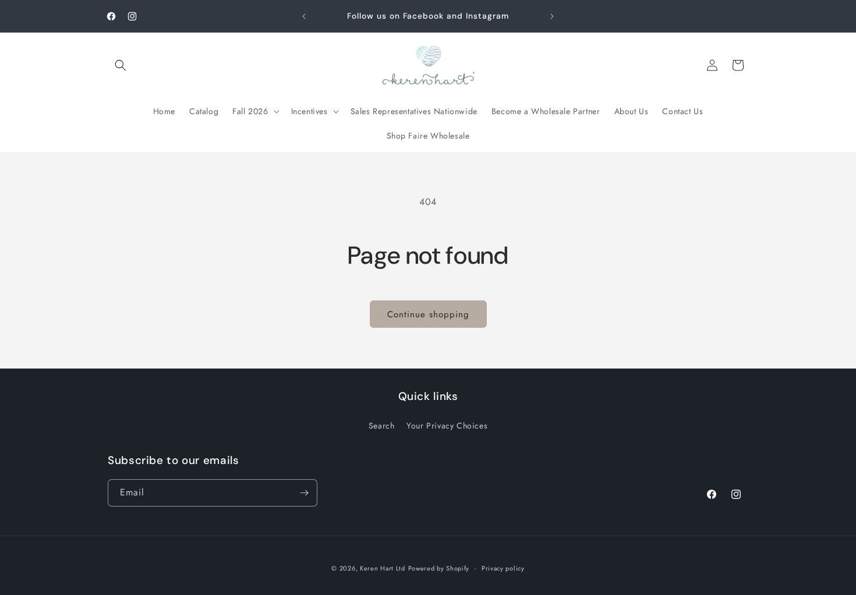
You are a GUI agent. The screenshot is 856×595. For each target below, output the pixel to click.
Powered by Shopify (439, 568)
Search (382, 425)
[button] (120, 65)
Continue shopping (428, 314)
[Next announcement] (552, 16)
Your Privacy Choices (446, 425)
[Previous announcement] (304, 16)
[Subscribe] (304, 493)
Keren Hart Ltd (382, 568)
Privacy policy (503, 568)
